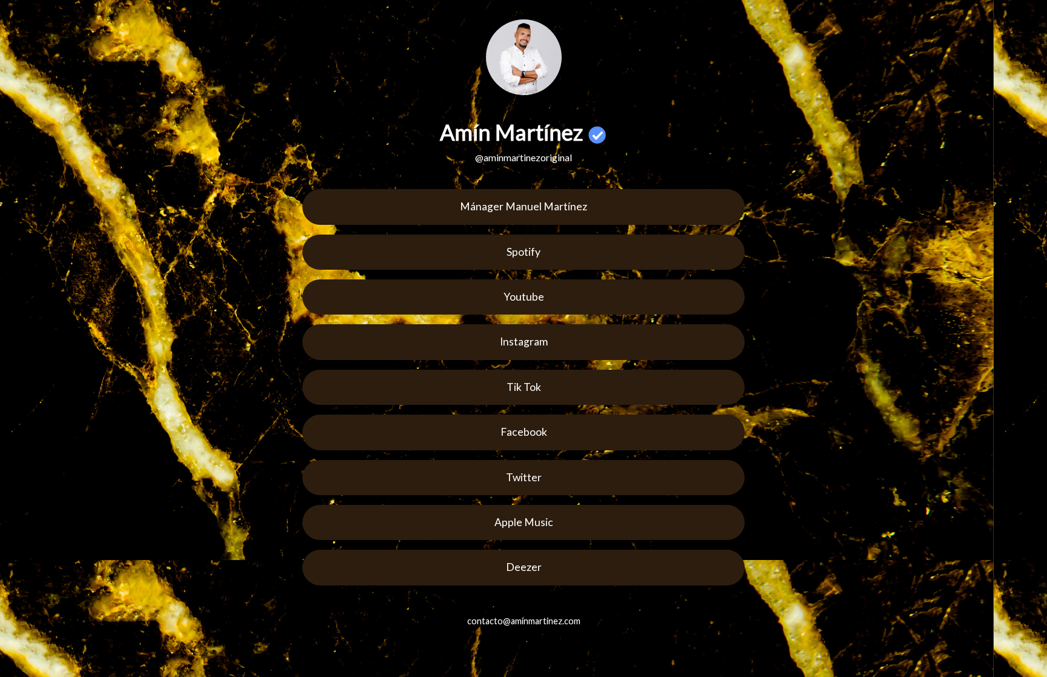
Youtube (524, 296)
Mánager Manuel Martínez (523, 206)
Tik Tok (524, 387)
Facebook (523, 431)
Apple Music (523, 522)
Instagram (524, 341)
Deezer (524, 567)
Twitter (524, 477)
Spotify (523, 251)
